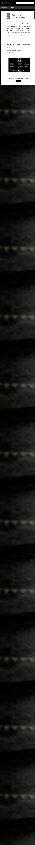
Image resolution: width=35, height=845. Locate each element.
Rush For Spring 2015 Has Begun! (18, 16)
